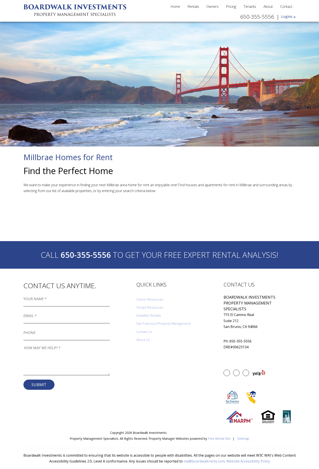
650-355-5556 (257, 16)
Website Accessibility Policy (248, 461)
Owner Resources (149, 299)
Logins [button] (286, 16)
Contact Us (144, 331)
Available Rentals (148, 315)
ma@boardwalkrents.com (204, 461)
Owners (212, 6)
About (268, 6)
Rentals (193, 6)
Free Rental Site (219, 438)
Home (175, 6)
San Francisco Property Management (163, 323)
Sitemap (243, 438)
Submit (38, 384)
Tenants (249, 6)
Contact (286, 6)
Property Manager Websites (169, 438)
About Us (143, 339)
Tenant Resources (149, 307)
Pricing (231, 6)
